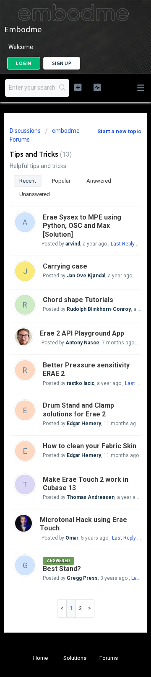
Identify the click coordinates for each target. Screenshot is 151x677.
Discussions (25, 130)
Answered (98, 181)
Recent (27, 181)
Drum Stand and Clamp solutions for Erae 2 (78, 409)
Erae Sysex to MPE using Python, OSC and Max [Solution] (82, 225)
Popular (61, 181)
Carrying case (65, 266)
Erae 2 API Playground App (82, 333)
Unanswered (34, 194)
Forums (108, 658)
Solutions (74, 658)
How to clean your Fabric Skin (89, 446)
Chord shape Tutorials (78, 300)
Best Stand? (62, 569)
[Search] (62, 88)
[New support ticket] (78, 87)
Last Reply (123, 244)
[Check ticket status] (97, 87)
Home (40, 658)
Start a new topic (119, 131)
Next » (89, 608)
